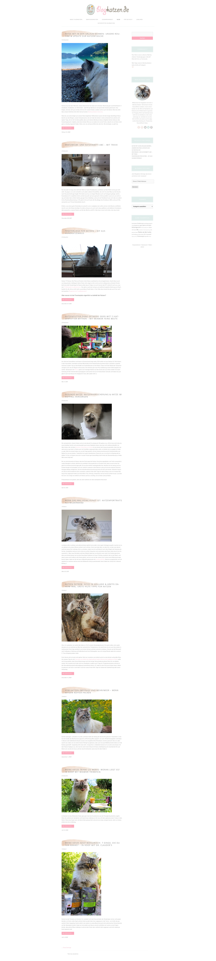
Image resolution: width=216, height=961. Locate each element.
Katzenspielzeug (147, 229)
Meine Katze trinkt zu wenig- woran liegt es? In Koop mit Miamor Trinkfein (92, 770)
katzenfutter (141, 234)
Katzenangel (140, 236)
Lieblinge (139, 19)
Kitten (150, 236)
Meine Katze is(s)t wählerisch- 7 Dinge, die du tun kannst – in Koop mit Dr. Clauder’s (92, 844)
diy (138, 230)
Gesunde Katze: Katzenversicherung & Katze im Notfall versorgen (93, 395)
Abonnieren (135, 187)
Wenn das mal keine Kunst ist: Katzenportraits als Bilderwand (93, 501)
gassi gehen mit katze (145, 225)
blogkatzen (136, 225)
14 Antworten (65, 40)
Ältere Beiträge (66, 947)
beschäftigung (135, 234)
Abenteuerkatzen (92, 19)
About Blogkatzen (76, 19)
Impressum (144, 245)
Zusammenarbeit (107, 19)
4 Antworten (65, 237)
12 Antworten (65, 322)
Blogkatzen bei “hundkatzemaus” (78, 291)
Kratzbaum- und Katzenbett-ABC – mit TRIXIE (91, 145)
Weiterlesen (67, 128)
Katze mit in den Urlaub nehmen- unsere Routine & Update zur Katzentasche (92, 34)
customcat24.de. (100, 559)
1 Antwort (64, 506)
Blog (118, 19)
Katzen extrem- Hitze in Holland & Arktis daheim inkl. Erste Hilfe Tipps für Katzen (92, 585)
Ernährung (140, 223)
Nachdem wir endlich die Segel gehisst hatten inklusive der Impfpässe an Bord (96, 659)
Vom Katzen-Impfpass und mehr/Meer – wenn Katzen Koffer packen (92, 691)
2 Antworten (65, 400)
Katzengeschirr (136, 227)
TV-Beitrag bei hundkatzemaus (72, 287)
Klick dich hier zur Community (139, 59)
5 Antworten (65, 775)
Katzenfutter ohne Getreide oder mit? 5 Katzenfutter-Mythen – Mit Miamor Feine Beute (92, 317)
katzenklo (146, 236)
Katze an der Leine (144, 232)
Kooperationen (136, 245)
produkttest (141, 229)
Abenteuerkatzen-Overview (95, 112)
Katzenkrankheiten (144, 227)
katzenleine (134, 223)
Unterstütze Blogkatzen (106, 23)
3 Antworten (65, 151)
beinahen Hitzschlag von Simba (84, 447)
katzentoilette (134, 236)
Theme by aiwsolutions (73, 954)
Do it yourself (147, 234)
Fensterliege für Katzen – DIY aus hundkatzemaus (85, 232)
